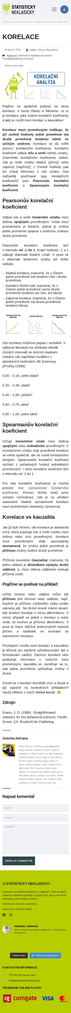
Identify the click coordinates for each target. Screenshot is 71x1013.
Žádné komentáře (13, 65)
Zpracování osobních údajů (17, 909)
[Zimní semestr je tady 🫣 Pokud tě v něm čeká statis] (12, 944)
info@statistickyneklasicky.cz (26, 980)
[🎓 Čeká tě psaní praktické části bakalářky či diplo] (35, 944)
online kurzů (45, 692)
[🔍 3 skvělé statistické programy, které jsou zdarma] (58, 944)
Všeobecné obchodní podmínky (19, 903)
